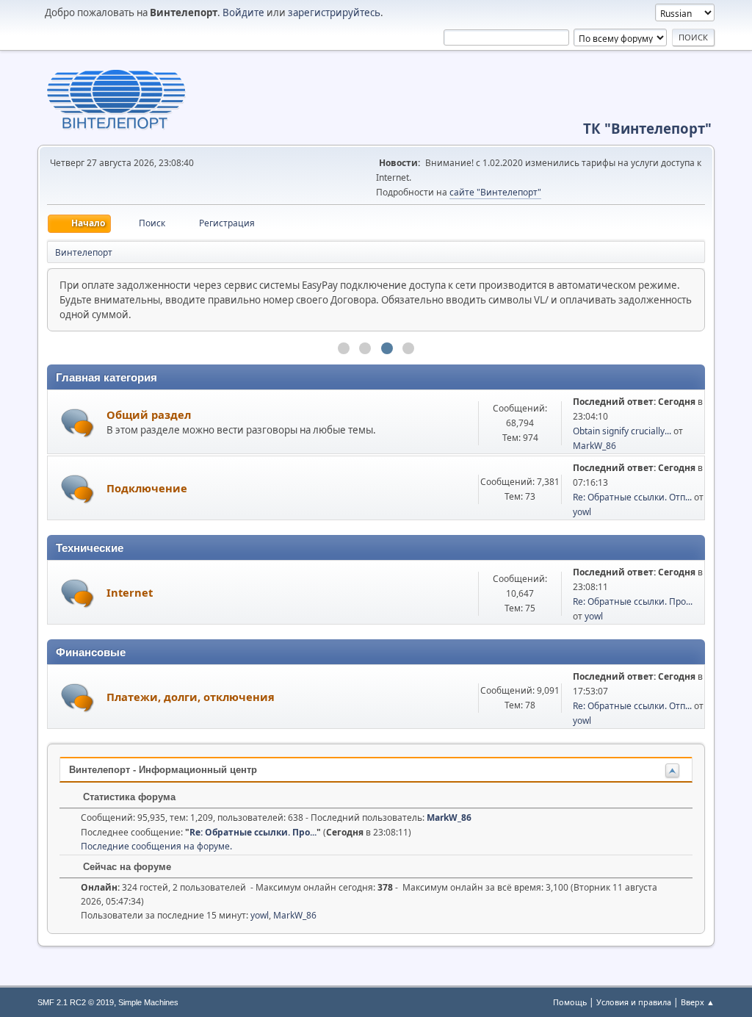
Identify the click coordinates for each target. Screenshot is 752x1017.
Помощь (570, 1001)
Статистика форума (128, 796)
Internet (129, 592)
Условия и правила (633, 1001)
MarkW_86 (594, 445)
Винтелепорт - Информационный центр (163, 769)
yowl (582, 512)
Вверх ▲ (698, 1001)
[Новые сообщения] (77, 422)
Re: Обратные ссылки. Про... (633, 601)
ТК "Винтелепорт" (647, 128)
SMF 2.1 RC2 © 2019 (75, 1002)
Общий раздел (148, 414)
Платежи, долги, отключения (190, 696)
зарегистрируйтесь (334, 12)
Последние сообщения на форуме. (156, 846)
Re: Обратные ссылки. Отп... (632, 497)
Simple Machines (148, 1002)
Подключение (146, 488)
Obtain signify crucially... (622, 431)
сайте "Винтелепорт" (495, 192)
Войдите (243, 12)
